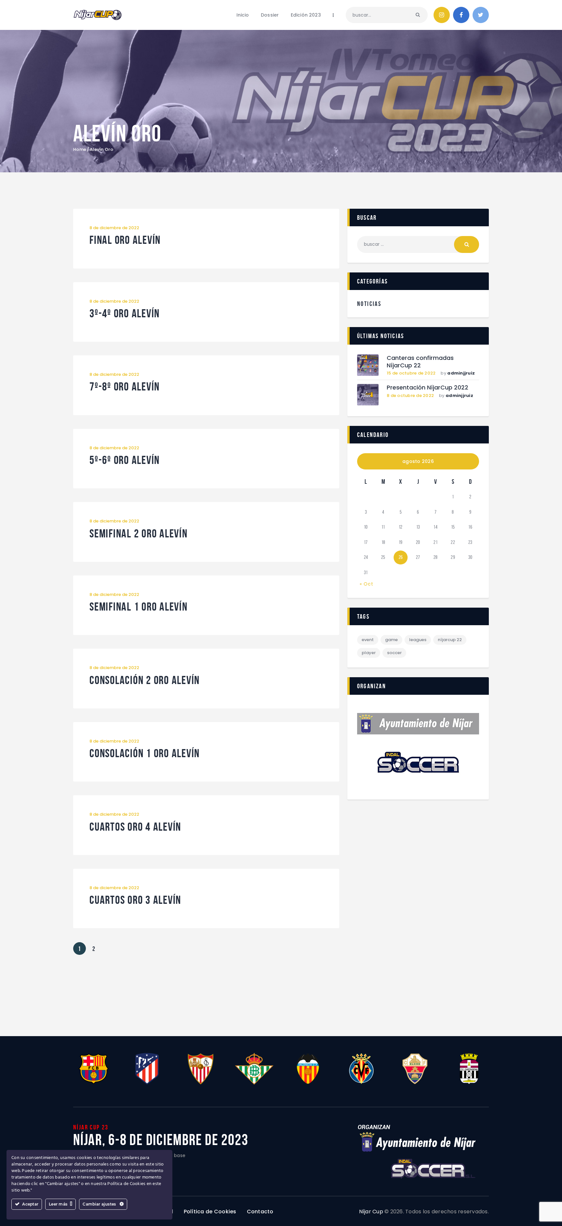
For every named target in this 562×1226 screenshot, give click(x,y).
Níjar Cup (371, 1211)
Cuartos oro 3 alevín (135, 900)
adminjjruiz (461, 373)
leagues (417, 640)
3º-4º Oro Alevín (124, 313)
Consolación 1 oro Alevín (144, 753)
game (391, 640)
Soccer (394, 653)
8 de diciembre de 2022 (114, 228)
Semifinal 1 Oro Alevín (138, 607)
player (369, 653)
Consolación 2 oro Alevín (144, 680)
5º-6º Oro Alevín (124, 460)
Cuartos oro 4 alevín (135, 827)
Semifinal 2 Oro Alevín (138, 533)
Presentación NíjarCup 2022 (427, 387)
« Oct (366, 584)
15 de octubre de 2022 (411, 373)
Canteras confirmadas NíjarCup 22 (420, 361)
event (368, 640)
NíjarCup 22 (450, 640)
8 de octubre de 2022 (410, 395)
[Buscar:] (418, 244)
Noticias (369, 303)
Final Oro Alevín (125, 240)
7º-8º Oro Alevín (124, 386)
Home (79, 149)
